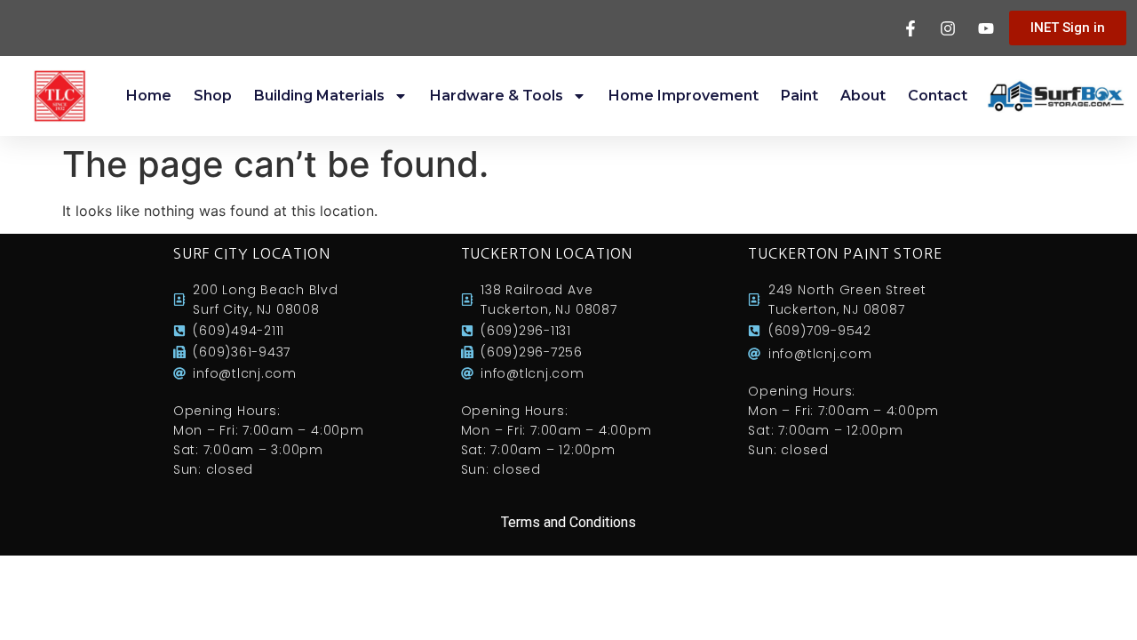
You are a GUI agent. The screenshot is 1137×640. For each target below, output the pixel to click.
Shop (213, 95)
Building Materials (319, 95)
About (863, 95)
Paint (799, 95)
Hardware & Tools (496, 95)
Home (148, 95)
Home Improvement (683, 95)
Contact (937, 95)
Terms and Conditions (568, 522)
